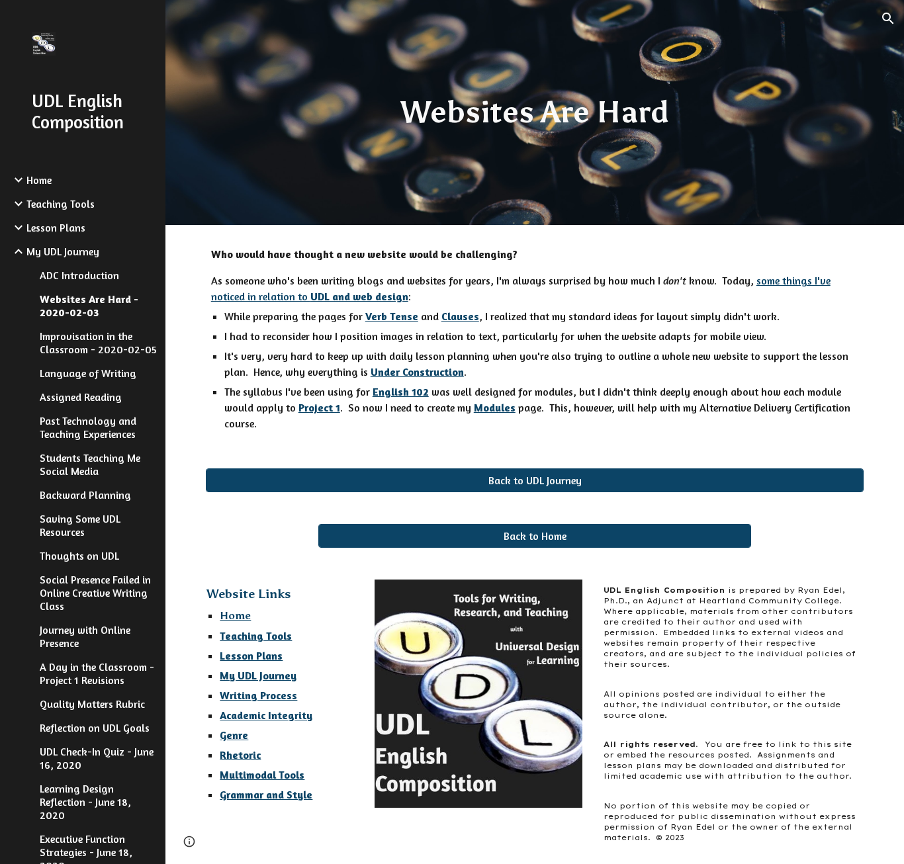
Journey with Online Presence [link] (85, 636)
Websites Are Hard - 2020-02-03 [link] (89, 305)
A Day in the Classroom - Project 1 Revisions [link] (97, 673)
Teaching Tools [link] (60, 203)
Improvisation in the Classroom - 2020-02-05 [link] (98, 342)
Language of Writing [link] (88, 373)
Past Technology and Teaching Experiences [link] (88, 427)
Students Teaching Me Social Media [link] (90, 464)
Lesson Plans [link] (55, 227)
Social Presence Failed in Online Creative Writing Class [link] (95, 593)
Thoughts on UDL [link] (79, 555)
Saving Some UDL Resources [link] (80, 525)
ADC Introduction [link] (79, 275)
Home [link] (39, 180)
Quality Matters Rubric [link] (92, 704)
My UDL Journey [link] (62, 251)
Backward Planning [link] (85, 494)
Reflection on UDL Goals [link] (95, 727)
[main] (535, 113)
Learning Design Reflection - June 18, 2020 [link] (85, 802)
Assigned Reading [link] (81, 397)
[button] (888, 18)
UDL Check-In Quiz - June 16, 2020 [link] (97, 758)
